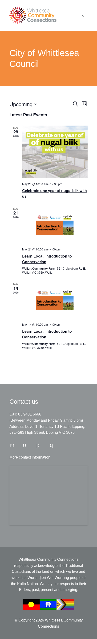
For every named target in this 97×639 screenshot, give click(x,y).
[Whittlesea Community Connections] (33, 15)
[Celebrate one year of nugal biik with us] (55, 152)
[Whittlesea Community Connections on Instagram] (26, 445)
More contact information (29, 457)
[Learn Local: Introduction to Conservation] (55, 225)
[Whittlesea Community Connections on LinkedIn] (39, 445)
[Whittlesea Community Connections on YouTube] (53, 445)
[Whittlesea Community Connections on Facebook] (12, 445)
